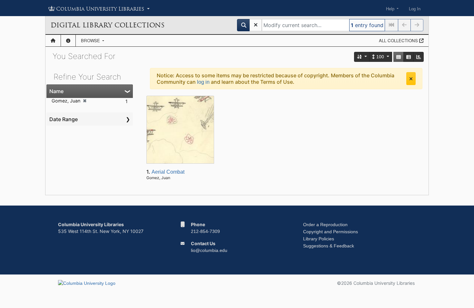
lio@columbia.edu (209, 250)
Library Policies (318, 238)
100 (380, 56)
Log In (414, 8)
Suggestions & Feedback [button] (328, 245)
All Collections (399, 40)
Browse (91, 40)
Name (56, 91)
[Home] (53, 40)
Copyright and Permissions (330, 231)
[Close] (411, 78)
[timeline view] (418, 57)
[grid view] (398, 57)
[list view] (408, 57)
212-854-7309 (205, 231)
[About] (68, 40)
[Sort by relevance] (362, 57)
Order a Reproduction (325, 224)
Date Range (63, 119)
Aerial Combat (168, 172)
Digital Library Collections (107, 25)
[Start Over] (256, 25)
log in (203, 82)
